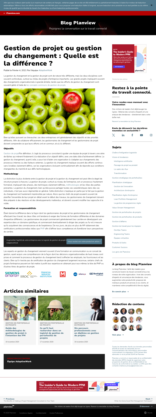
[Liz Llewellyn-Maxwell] (116, 322)
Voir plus (116, 335)
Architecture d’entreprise (124, 190)
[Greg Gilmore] (139, 322)
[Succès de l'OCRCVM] (29, 274)
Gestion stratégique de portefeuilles (127, 178)
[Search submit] (151, 80)
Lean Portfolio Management (125, 199)
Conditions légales (26, 413)
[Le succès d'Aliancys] (79, 274)
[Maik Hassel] (124, 314)
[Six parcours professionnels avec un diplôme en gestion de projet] (89, 308)
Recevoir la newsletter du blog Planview (126, 121)
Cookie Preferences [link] (56, 413)
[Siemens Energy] (12, 274)
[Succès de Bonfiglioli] (96, 274)
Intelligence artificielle (123, 161)
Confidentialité (41, 413)
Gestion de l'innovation (123, 186)
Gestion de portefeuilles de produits (127, 217)
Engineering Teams (122, 234)
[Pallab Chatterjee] (116, 314)
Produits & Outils (119, 243)
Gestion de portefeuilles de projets (126, 212)
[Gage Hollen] (139, 330)
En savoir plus (120, 292)
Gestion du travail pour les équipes (126, 226)
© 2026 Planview (10, 413)
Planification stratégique (122, 182)
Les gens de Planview (121, 252)
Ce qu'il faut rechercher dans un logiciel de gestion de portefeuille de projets (52, 330)
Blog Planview (78, 23)
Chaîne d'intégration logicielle (124, 153)
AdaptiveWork (45, 70)
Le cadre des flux (121, 169)
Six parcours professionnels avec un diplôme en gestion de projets (86, 329)
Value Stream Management (123, 208)
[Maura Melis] (139, 314)
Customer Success (119, 247)
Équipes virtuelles (121, 238)
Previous (29, 400)
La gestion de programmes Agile (127, 203)
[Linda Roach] (116, 330)
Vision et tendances (120, 157)
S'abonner (146, 406)
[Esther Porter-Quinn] (124, 330)
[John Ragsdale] (124, 322)
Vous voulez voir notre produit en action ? (84, 241)
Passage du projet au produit (125, 165)
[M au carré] (62, 274)
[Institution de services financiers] (45, 274)
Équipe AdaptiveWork (19, 361)
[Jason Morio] (131, 322)
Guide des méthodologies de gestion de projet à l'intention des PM (17, 329)
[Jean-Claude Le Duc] (131, 314)
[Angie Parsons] (131, 330)
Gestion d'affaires (119, 221)
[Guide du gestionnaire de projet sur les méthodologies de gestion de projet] (20, 308)
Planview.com (13, 13)
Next (133, 400)
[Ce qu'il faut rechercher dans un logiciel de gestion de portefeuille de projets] (54, 308)
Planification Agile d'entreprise (125, 195)
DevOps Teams (120, 230)
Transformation (120, 173)
